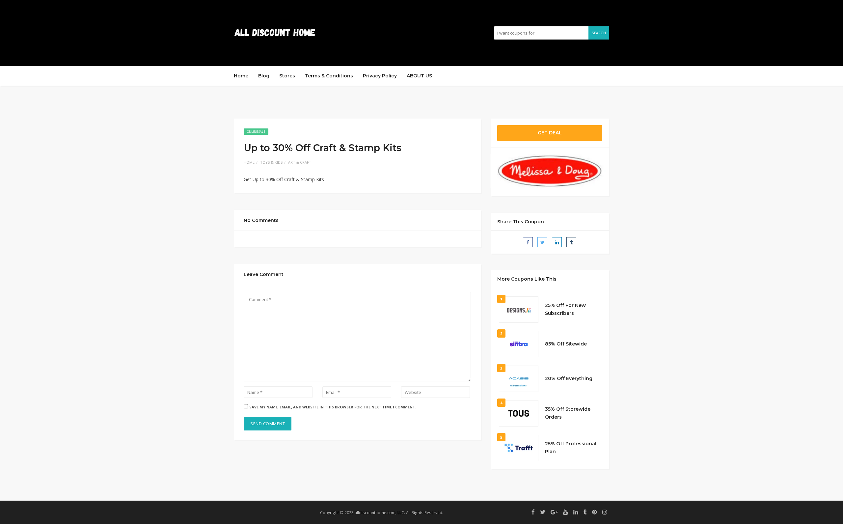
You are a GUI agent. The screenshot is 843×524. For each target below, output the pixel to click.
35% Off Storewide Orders (567, 413)
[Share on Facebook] (528, 242)
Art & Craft (299, 162)
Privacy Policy (380, 76)
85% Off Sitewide (566, 344)
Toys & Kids (271, 162)
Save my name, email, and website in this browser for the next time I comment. (332, 406)
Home (241, 76)
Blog (263, 76)
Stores (287, 76)
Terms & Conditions (329, 76)
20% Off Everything (568, 378)
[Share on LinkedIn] (557, 242)
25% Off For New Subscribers (565, 309)
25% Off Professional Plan (570, 448)
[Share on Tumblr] (571, 242)
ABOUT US (419, 76)
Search (599, 33)
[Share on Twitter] (542, 242)
